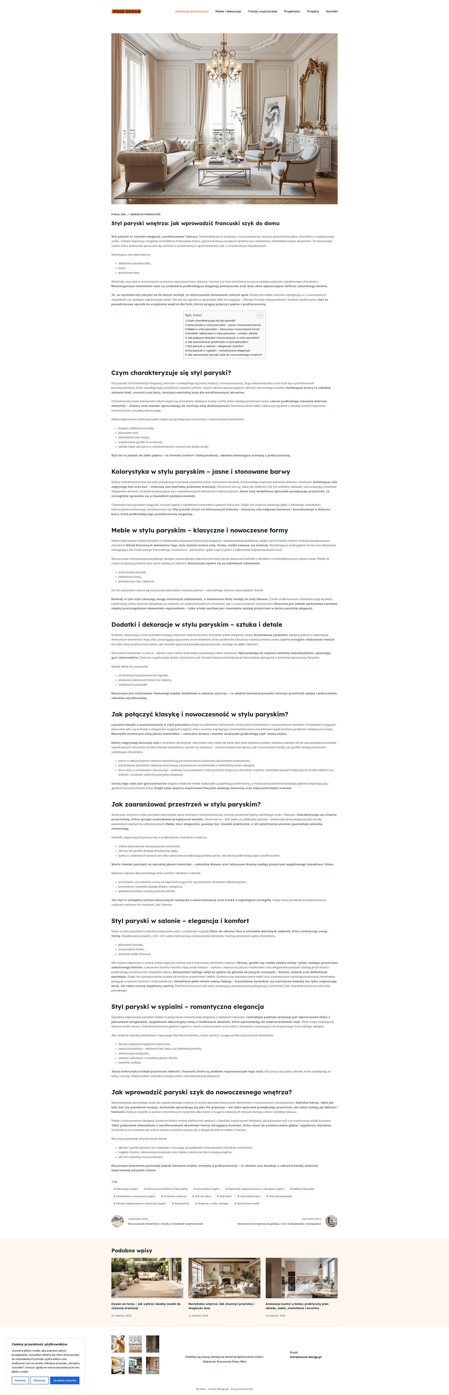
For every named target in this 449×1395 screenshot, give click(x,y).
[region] (45, 1363)
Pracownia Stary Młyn (231, 1361)
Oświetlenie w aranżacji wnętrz (134, 1196)
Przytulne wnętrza (173, 1196)
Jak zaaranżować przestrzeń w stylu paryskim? (218, 342)
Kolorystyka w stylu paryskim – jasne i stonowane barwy (224, 325)
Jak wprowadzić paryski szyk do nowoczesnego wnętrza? (225, 354)
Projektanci (292, 11)
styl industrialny (248, 1196)
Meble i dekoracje (228, 11)
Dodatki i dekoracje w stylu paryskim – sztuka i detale (222, 333)
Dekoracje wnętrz (125, 1189)
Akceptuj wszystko (64, 1380)
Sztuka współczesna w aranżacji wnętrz (139, 1203)
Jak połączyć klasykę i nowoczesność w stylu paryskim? (223, 337)
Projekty (313, 11)
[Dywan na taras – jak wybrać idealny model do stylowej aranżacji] (147, 1278)
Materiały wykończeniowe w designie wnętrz (255, 1189)
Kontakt (332, 11)
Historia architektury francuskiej (165, 1189)
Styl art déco (201, 1196)
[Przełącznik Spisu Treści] (258, 316)
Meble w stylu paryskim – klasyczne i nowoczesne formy (223, 329)
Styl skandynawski (279, 1196)
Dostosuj (20, 1380)
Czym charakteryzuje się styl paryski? (211, 320)
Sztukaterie (180, 1203)
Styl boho (224, 1196)
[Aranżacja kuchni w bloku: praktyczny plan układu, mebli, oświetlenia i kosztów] (302, 1278)
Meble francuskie (302, 1189)
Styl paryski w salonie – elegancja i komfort (215, 346)
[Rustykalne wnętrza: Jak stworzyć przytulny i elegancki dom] (224, 1278)
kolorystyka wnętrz (206, 1189)
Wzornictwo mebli (246, 1203)
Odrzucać (39, 1380)
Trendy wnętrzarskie (262, 11)
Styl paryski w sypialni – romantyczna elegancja (219, 350)
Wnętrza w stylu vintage (211, 1203)
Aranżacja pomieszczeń (192, 11)
